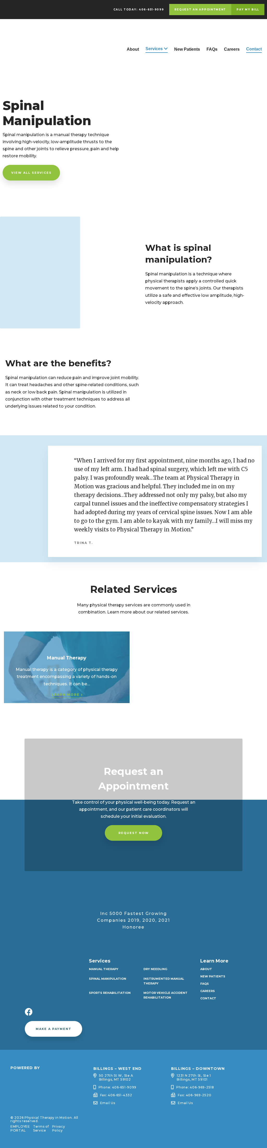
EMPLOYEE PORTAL (20, 1128)
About (133, 49)
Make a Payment (53, 1029)
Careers (232, 49)
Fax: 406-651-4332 (116, 1095)
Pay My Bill (247, 9)
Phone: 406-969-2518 (195, 1087)
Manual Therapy (103, 969)
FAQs (212, 49)
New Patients (187, 49)
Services (154, 49)
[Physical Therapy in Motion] (39, 66)
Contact (254, 49)
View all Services (31, 173)
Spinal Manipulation (107, 979)
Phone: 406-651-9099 (118, 1087)
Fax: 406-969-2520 (194, 1095)
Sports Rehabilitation (110, 993)
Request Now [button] (133, 833)
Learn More (66, 695)
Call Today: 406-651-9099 (138, 9)
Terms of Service (41, 1128)
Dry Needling (155, 969)
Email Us (107, 1103)
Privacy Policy (58, 1128)
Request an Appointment (200, 9)
